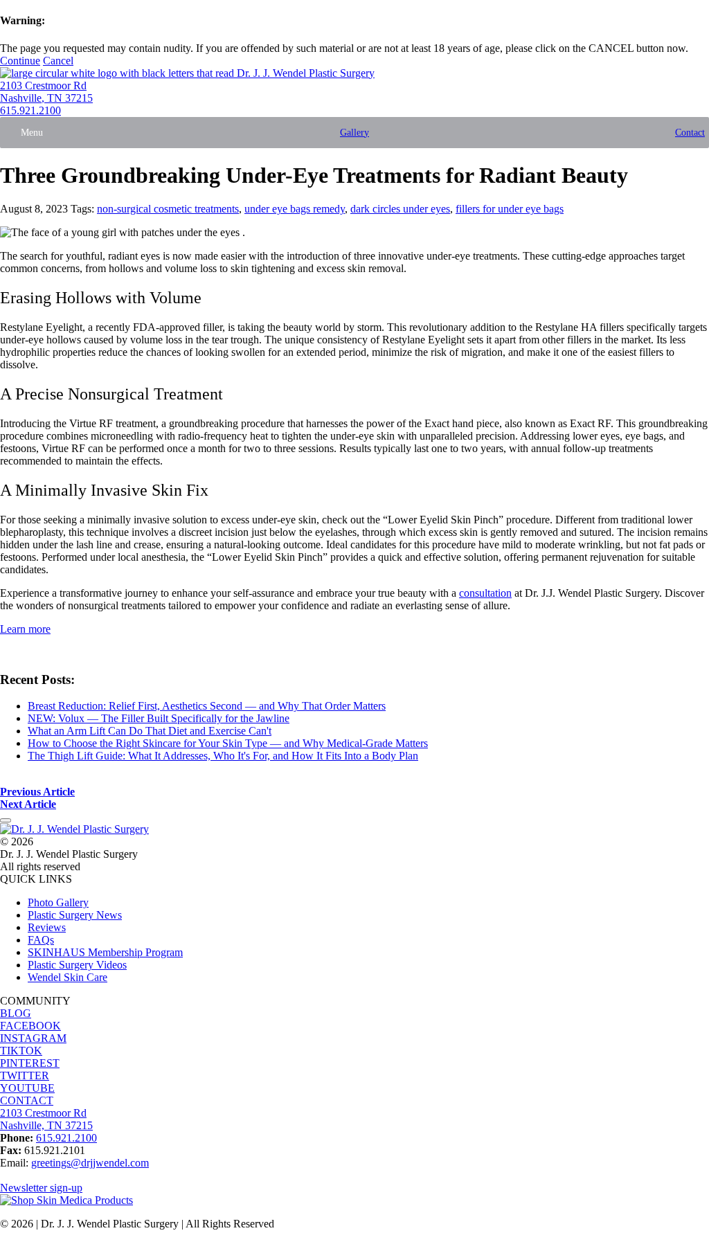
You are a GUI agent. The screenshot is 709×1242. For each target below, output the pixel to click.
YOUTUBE (27, 1088)
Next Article (28, 804)
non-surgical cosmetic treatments (168, 209)
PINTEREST (30, 1063)
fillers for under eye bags (510, 209)
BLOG (15, 1013)
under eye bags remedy (294, 209)
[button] (32, 132)
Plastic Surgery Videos (77, 965)
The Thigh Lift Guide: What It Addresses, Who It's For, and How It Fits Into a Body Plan (223, 756)
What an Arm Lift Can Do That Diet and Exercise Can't (149, 731)
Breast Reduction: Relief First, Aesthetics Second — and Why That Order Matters (207, 706)
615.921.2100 (30, 110)
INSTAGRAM (33, 1038)
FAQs (41, 940)
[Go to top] (5, 820)
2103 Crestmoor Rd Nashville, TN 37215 (46, 92)
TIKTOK (21, 1050)
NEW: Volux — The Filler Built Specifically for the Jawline (158, 718)
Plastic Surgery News (75, 915)
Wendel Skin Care (67, 977)
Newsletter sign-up (41, 1188)
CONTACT (26, 1100)
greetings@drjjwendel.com (90, 1163)
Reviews (47, 927)
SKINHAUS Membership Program (105, 952)
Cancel (58, 60)
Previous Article (37, 792)
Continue (20, 60)
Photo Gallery (58, 902)
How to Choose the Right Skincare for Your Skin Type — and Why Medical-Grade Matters (228, 743)
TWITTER (24, 1075)
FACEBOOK (30, 1026)
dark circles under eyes (400, 209)
